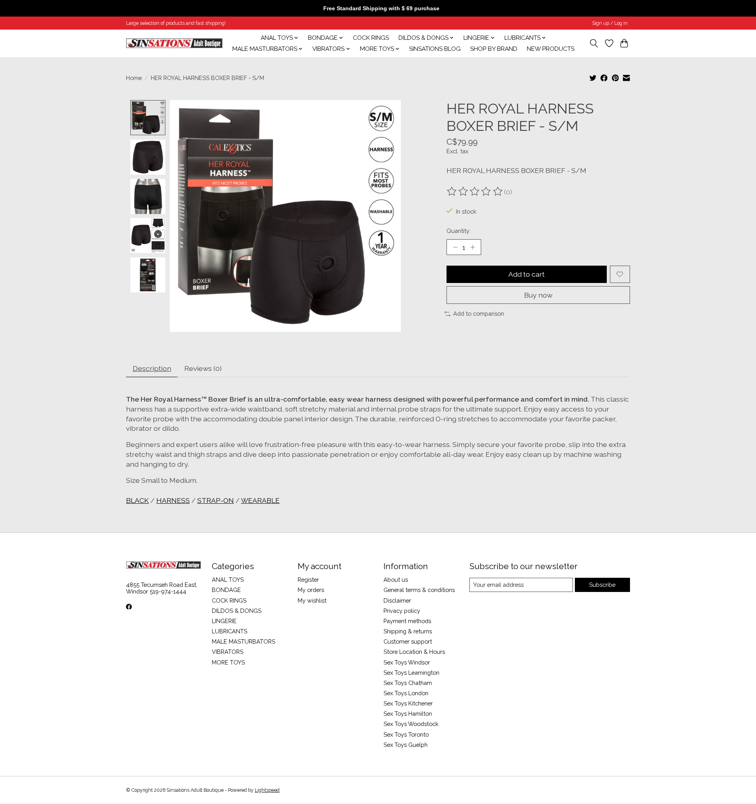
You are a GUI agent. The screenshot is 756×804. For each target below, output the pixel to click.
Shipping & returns (408, 631)
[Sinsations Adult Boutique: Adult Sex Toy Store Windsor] (174, 43)
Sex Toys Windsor (407, 662)
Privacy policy (402, 610)
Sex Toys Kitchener (408, 703)
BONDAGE (226, 589)
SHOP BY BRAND (493, 48)
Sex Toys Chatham (408, 682)
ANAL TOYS (228, 579)
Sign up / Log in (610, 23)
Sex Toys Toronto (406, 734)
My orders (311, 589)
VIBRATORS (227, 651)
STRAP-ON (215, 500)
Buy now (538, 295)
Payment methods (407, 621)
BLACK (137, 500)
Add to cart (526, 274)
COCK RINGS (371, 37)
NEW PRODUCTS (550, 48)
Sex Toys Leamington (411, 672)
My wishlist (312, 600)
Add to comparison (478, 313)
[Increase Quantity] (472, 247)
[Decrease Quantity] (455, 247)
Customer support (408, 641)
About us (396, 579)
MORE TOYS (228, 662)
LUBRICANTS (229, 631)
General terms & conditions (419, 589)
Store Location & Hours (414, 651)
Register (308, 579)
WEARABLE (260, 500)
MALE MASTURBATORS (243, 641)
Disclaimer (397, 600)
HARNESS (173, 500)
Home (134, 77)
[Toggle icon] (594, 43)
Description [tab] (152, 368)
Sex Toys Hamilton (408, 713)
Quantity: (459, 230)
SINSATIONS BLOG (435, 48)
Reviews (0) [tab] (203, 368)
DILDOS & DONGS (236, 610)
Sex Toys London (406, 693)
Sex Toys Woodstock (411, 723)
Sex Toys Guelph (406, 744)
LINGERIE (224, 621)
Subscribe (602, 584)
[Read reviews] (475, 191)
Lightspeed (267, 790)
